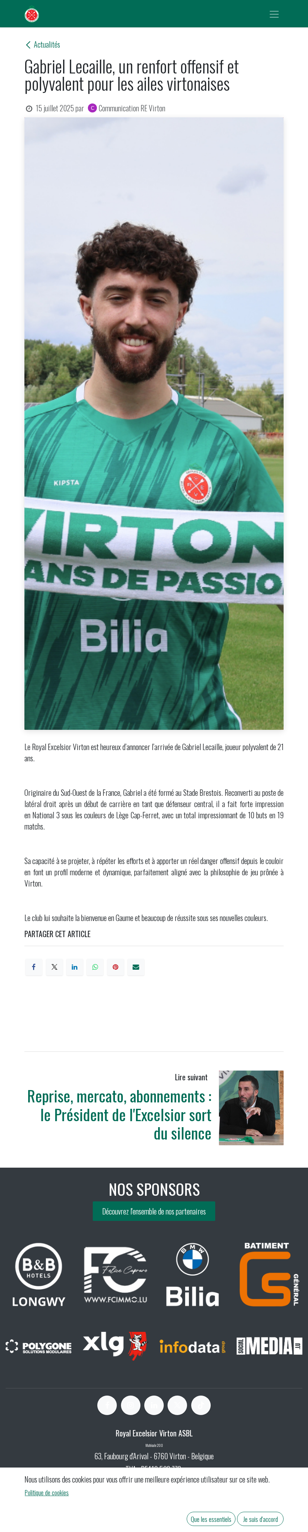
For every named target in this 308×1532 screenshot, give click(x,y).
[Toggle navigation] (274, 14)
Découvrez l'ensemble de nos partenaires (154, 1211)
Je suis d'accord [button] (260, 1519)
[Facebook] (34, 967)
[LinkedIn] (74, 967)
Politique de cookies (47, 1492)
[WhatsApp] (95, 967)
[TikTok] (201, 1405)
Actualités (47, 44)
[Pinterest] (115, 967)
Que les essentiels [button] (211, 1519)
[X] (54, 967)
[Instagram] (130, 1405)
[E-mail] (136, 967)
